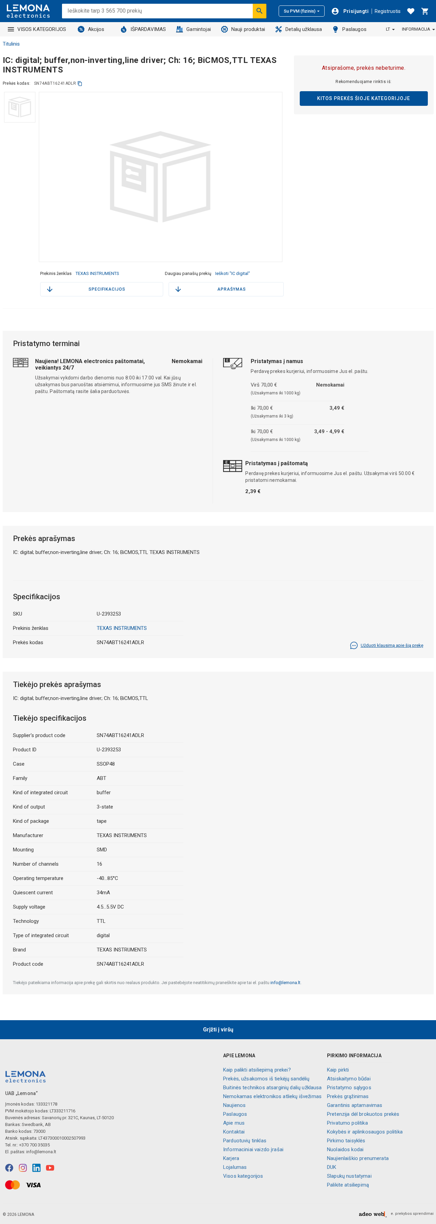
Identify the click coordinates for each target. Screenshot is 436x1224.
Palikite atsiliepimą (348, 1185)
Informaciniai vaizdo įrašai (253, 1149)
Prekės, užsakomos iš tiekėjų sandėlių (266, 1079)
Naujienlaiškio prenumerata (358, 1158)
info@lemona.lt (285, 982)
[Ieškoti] (259, 11)
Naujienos (234, 1105)
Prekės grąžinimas (348, 1096)
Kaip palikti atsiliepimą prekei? (257, 1070)
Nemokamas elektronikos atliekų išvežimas (272, 1096)
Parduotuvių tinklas (244, 1141)
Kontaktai (234, 1132)
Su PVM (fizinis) (299, 11)
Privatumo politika (347, 1123)
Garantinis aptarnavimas (354, 1105)
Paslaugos (354, 29)
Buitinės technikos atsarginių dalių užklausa (272, 1087)
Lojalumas (235, 1167)
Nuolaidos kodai (345, 1149)
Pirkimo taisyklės (346, 1141)
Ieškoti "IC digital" (232, 273)
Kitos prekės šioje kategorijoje (363, 98)
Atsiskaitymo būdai (349, 1079)
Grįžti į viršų (218, 1029)
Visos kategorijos (243, 1176)
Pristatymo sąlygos (349, 1087)
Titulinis (11, 44)
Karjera (231, 1158)
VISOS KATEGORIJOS (41, 29)
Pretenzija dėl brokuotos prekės (363, 1114)
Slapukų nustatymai (349, 1176)
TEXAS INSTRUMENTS (97, 273)
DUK (331, 1167)
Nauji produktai (248, 29)
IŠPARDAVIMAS (148, 29)
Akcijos (96, 29)
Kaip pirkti (338, 1070)
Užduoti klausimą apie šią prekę (392, 645)
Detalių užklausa (303, 29)
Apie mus (234, 1123)
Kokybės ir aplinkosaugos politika (365, 1132)
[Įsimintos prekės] (411, 11)
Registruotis (388, 11)
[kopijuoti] (80, 83)
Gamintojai (198, 29)
